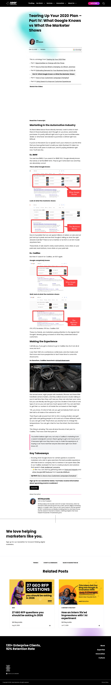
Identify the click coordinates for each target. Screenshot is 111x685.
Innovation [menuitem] (100, 654)
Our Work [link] (39, 3)
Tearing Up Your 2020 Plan (55, 59)
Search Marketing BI (70, 562)
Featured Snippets (71, 470)
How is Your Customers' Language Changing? (52, 78)
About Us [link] (71, 3)
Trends (42, 49)
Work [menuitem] (102, 646)
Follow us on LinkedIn (13, 673)
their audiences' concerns (50, 467)
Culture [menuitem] (102, 658)
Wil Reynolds (39, 41)
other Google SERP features (42, 472)
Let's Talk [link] (94, 3)
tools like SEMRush (63, 472)
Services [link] (49, 3)
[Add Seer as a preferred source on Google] (77, 49)
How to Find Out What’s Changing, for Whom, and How (55, 67)
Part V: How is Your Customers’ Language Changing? (57, 476)
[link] (11, 3)
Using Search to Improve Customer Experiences (53, 81)
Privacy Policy (105, 682)
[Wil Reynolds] (32, 41)
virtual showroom (62, 360)
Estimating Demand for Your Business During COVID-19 (55, 70)
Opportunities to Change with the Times (49, 63)
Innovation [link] (60, 3)
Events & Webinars (50, 562)
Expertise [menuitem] (101, 650)
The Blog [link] (31, 3)
